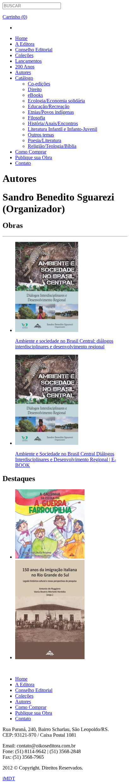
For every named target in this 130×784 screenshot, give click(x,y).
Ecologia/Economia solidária (56, 100)
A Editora (24, 44)
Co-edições (39, 83)
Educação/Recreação (48, 106)
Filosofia (36, 117)
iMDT (9, 778)
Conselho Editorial (33, 49)
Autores (23, 72)
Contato (23, 163)
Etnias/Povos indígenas (51, 112)
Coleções (24, 55)
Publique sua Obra (33, 157)
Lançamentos (28, 61)
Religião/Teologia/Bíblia (52, 146)
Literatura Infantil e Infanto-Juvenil (62, 129)
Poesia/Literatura (44, 140)
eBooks (35, 95)
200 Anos (24, 66)
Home (21, 38)
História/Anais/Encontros (53, 123)
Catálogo (24, 78)
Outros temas (41, 134)
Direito (35, 89)
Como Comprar (30, 151)
